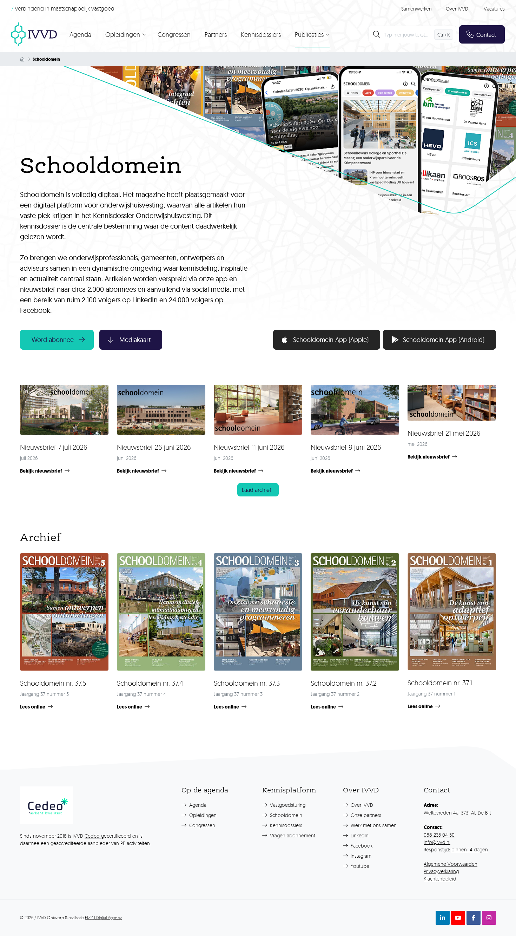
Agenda (80, 34)
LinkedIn (359, 835)
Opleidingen (202, 815)
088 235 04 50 (439, 835)
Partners (216, 34)
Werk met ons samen (373, 825)
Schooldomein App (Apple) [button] (331, 340)
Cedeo (93, 836)
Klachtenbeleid (440, 879)
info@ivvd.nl (437, 842)
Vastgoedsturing (287, 805)
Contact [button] (486, 34)
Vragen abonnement (292, 835)
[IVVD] (34, 34)
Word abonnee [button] (53, 340)
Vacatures (494, 9)
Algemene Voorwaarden (450, 864)
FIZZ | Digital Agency (103, 917)
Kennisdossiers (261, 34)
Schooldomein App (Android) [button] (443, 340)
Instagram (360, 856)
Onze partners (365, 815)
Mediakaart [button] (135, 340)
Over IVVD (457, 9)
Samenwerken (416, 9)
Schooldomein (285, 815)
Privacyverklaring (441, 871)
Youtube (359, 866)
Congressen (174, 34)
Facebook (360, 846)
